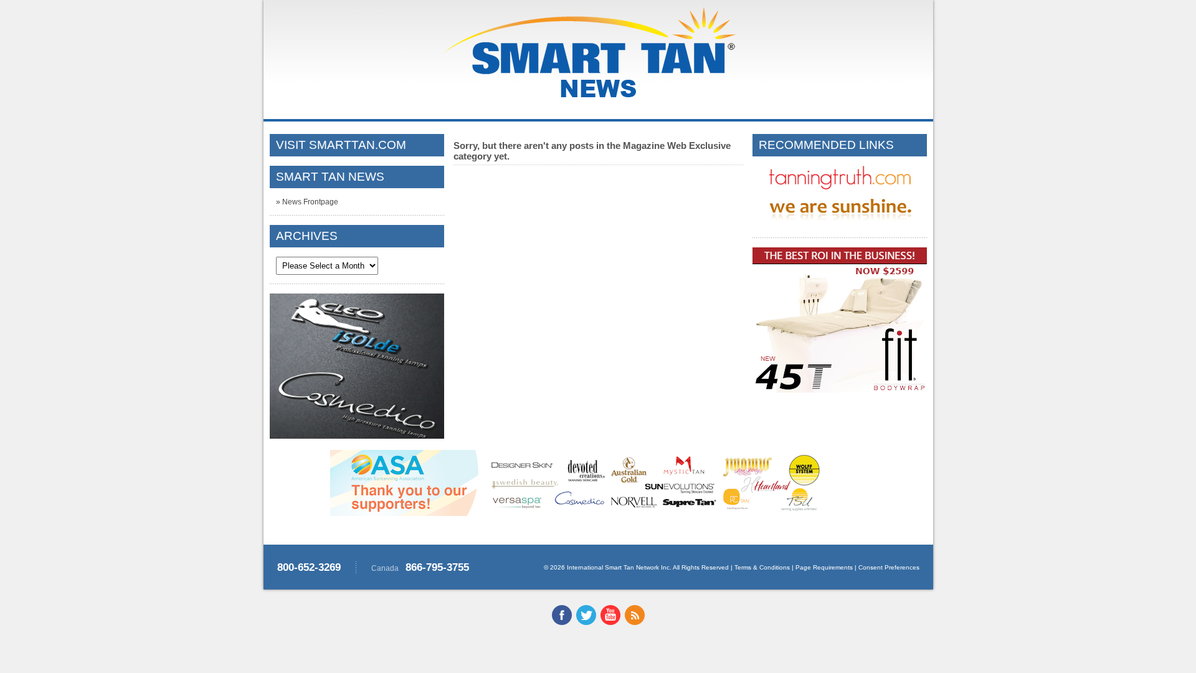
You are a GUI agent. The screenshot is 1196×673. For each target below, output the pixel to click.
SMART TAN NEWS (330, 176)
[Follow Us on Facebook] (562, 622)
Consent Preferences (888, 567)
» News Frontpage (307, 202)
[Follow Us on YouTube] (610, 622)
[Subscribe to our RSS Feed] (635, 622)
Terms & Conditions (762, 567)
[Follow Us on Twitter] (586, 622)
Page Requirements (824, 567)
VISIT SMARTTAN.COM (341, 144)
